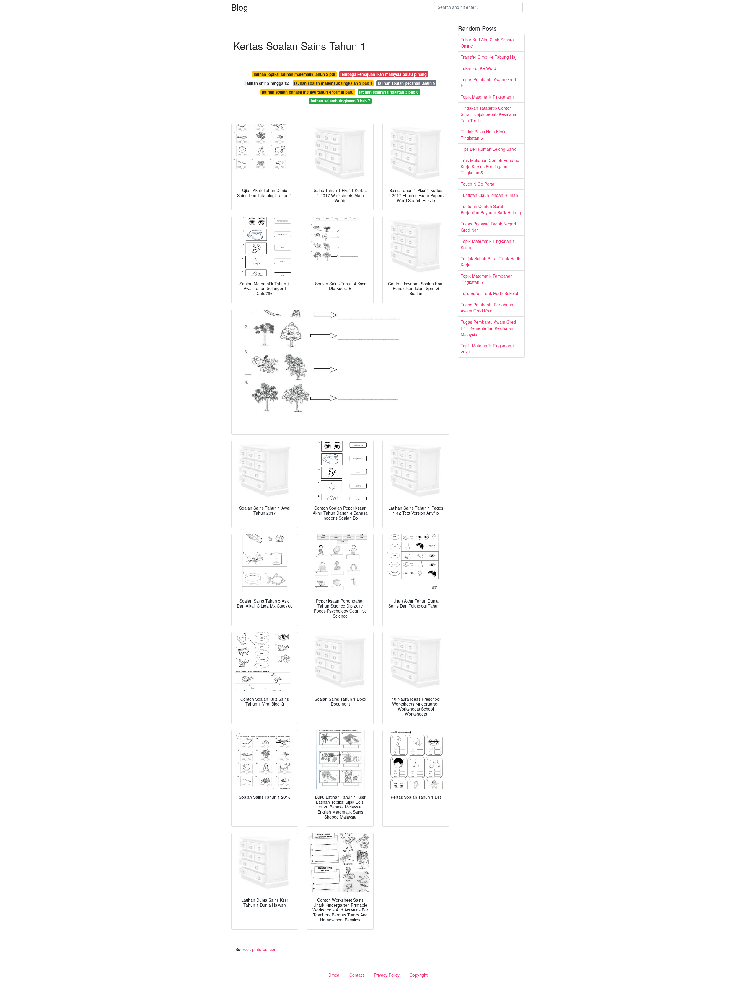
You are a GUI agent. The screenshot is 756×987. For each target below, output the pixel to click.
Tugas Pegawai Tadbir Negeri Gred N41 (488, 227)
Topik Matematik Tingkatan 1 (488, 97)
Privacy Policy (387, 975)
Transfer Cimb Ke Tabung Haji (489, 57)
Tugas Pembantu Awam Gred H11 (488, 82)
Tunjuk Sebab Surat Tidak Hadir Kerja (490, 262)
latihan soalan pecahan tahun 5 (406, 83)
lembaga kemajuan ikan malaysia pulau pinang (383, 74)
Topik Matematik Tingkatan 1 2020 (488, 349)
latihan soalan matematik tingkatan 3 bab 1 (333, 83)
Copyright (419, 975)
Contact (356, 975)
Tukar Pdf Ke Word (478, 68)
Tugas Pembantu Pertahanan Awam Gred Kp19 (488, 308)
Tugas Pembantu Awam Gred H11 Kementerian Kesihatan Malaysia (488, 328)
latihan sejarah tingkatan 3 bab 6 (388, 92)
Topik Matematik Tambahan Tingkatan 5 (487, 279)
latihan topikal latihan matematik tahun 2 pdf (294, 74)
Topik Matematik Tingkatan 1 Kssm (488, 244)
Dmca (333, 975)
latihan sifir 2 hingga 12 (267, 83)
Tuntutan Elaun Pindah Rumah (489, 195)
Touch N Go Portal (478, 184)
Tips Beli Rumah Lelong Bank (488, 149)
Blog (239, 7)
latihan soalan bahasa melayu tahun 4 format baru (307, 92)
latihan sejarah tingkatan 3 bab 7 (340, 101)
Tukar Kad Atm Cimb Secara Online (487, 43)
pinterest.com (265, 949)
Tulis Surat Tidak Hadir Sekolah (490, 293)
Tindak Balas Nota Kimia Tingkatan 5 (483, 135)
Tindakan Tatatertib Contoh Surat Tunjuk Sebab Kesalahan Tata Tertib (490, 114)
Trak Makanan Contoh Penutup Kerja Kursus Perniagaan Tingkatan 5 (490, 166)
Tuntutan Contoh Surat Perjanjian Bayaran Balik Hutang (491, 209)
